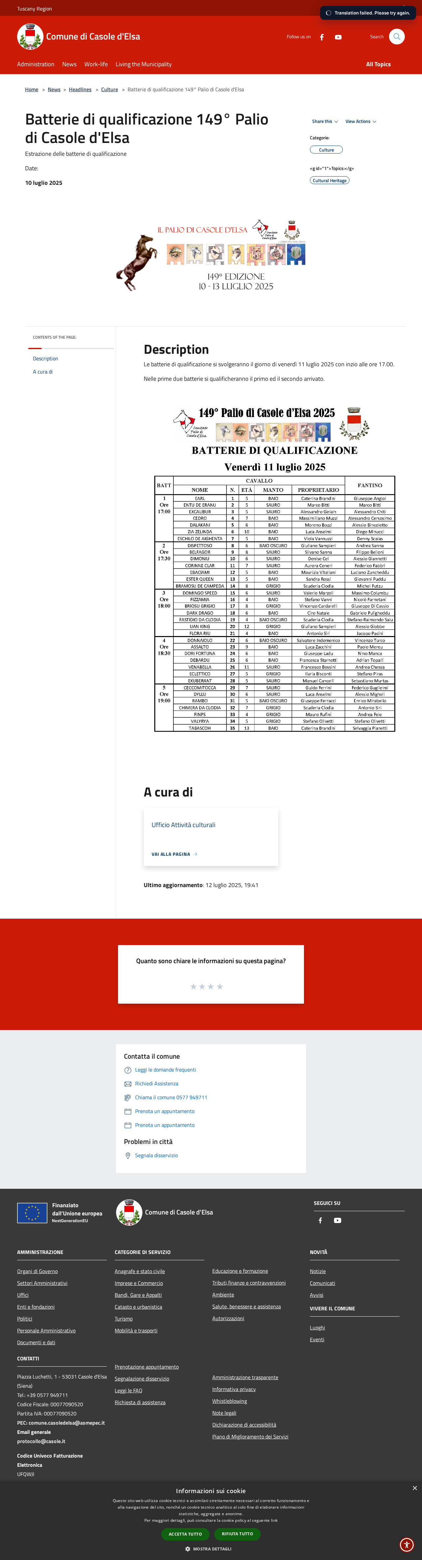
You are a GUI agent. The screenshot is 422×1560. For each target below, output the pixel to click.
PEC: (23, 1423)
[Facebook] (319, 36)
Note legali (224, 1413)
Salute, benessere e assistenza (246, 1306)
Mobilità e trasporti (136, 1330)
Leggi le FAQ (128, 1390)
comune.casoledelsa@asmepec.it (67, 1423)
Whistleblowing (229, 1401)
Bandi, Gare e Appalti (138, 1295)
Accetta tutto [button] (185, 1534)
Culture (109, 89)
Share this (322, 121)
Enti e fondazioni (36, 1307)
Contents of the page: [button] (54, 337)
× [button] (414, 1488)
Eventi (317, 1339)
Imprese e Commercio (139, 1283)
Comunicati (322, 1283)
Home (31, 89)
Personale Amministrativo (46, 1330)
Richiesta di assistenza (140, 1402)
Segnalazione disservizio (142, 1378)
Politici (24, 1319)
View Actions (358, 121)
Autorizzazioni (228, 1318)
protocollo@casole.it (41, 1441)
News (54, 89)
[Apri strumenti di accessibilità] (407, 1545)
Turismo (124, 1319)
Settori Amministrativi (42, 1283)
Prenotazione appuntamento (147, 1367)
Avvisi (316, 1295)
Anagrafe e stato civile (140, 1271)
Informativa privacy (234, 1389)
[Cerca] (397, 36)
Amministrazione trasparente (245, 1377)
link (274, 1520)
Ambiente (223, 1294)
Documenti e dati (36, 1342)
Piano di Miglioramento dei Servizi (250, 1436)
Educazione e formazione (240, 1271)
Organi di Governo (37, 1271)
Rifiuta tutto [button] (237, 1534)
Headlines (80, 89)
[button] (210, 1549)
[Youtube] (335, 36)
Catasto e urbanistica (138, 1307)
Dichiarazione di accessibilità (244, 1425)
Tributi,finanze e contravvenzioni (249, 1283)
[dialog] (211, 1520)
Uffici (23, 1295)
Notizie (318, 1271)
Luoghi (317, 1327)
